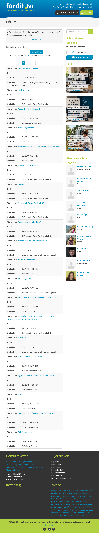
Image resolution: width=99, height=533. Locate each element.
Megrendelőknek (67, 4)
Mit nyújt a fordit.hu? (14, 476)
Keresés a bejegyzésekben (41, 55)
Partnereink (56, 467)
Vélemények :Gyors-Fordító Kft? (31, 203)
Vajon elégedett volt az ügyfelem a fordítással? (37, 297)
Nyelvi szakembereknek (81, 7)
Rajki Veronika (83, 260)
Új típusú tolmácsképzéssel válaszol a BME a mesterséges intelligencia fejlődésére (30, 317)
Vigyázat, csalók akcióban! (28, 165)
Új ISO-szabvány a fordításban (30, 356)
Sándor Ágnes (83, 214)
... (40, 62)
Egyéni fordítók (57, 470)
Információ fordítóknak (15, 474)
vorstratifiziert (24, 89)
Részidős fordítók (58, 472)
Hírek (69, 64)
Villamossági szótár (26, 127)
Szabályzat (34, 39)
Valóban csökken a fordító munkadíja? (33, 240)
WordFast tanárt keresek (28, 68)
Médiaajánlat (56, 464)
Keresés (37, 51)
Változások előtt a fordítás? (29, 221)
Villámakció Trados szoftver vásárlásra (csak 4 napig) (39, 146)
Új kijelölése (80, 52)
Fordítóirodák (56, 475)
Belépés (87, 12)
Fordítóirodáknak (60, 7)
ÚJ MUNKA (22, 337)
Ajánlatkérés (81, 57)
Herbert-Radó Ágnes (83, 274)
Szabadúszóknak (84, 4)
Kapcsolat (55, 461)
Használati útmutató (14, 479)
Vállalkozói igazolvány (26, 259)
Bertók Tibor (82, 248)
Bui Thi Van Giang (85, 226)
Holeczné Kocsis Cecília (84, 180)
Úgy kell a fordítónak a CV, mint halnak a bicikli (36, 375)
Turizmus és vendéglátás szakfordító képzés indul (38, 413)
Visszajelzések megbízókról (29, 108)
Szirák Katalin (83, 190)
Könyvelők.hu (49, 525)
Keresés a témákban (17, 55)
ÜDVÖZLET (22, 394)
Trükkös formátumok (26, 432)
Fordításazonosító (68, 12)
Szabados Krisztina (81, 204)
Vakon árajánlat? (24, 278)
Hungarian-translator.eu (61, 478)
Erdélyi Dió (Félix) (84, 166)
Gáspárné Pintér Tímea (84, 237)
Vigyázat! (21, 184)
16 (44, 62)
